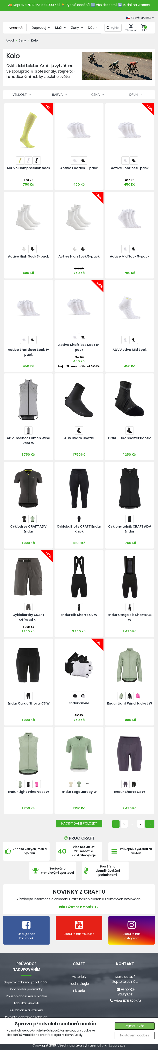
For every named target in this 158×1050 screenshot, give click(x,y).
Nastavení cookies (134, 1035)
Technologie (79, 983)
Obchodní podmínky (26, 989)
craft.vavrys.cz (113, 1045)
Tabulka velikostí (26, 1003)
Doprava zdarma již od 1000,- (26, 982)
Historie (79, 990)
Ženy (22, 40)
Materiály (79, 976)
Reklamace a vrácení (26, 1010)
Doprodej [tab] (39, 27)
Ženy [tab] (75, 27)
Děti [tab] (91, 27)
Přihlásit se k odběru (77, 907)
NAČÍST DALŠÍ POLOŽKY (79, 823)
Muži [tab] (59, 27)
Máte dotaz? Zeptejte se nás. (125, 979)
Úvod (10, 40)
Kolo (34, 40)
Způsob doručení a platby (26, 996)
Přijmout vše (134, 1025)
